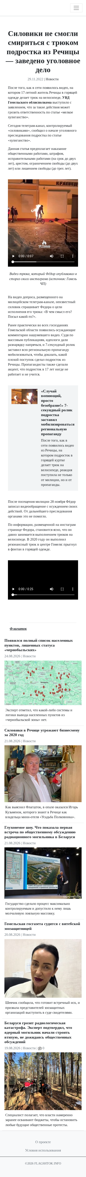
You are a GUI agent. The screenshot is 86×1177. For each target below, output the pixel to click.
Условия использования (43, 1150)
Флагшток (18, 629)
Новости (52, 79)
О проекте (43, 1142)
